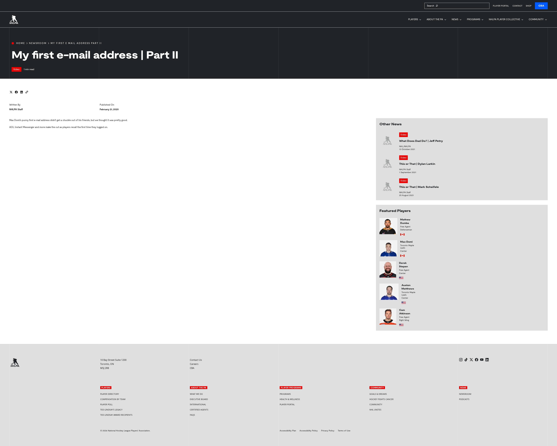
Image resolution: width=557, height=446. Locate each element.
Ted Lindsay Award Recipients (116, 414)
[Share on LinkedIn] (21, 92)
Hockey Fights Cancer (381, 399)
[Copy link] (26, 92)
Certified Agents (199, 409)
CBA (541, 5)
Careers (194, 364)
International (198, 404)
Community (536, 19)
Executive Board (199, 399)
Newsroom (38, 43)
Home (20, 43)
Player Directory (109, 394)
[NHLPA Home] (14, 19)
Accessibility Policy (309, 430)
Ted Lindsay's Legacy (111, 409)
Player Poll (106, 404)
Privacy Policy (327, 430)
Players (413, 19)
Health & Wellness (290, 399)
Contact (517, 6)
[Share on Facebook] (16, 92)
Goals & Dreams (378, 394)
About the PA (435, 19)
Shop (528, 6)
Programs (473, 19)
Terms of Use (344, 430)
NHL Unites (386, 409)
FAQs (192, 414)
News (455, 19)
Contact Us (196, 360)
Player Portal (501, 6)
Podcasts (464, 399)
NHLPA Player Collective (504, 19)
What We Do (196, 394)
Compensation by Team (112, 399)
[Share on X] (11, 92)
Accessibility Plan (288, 430)
